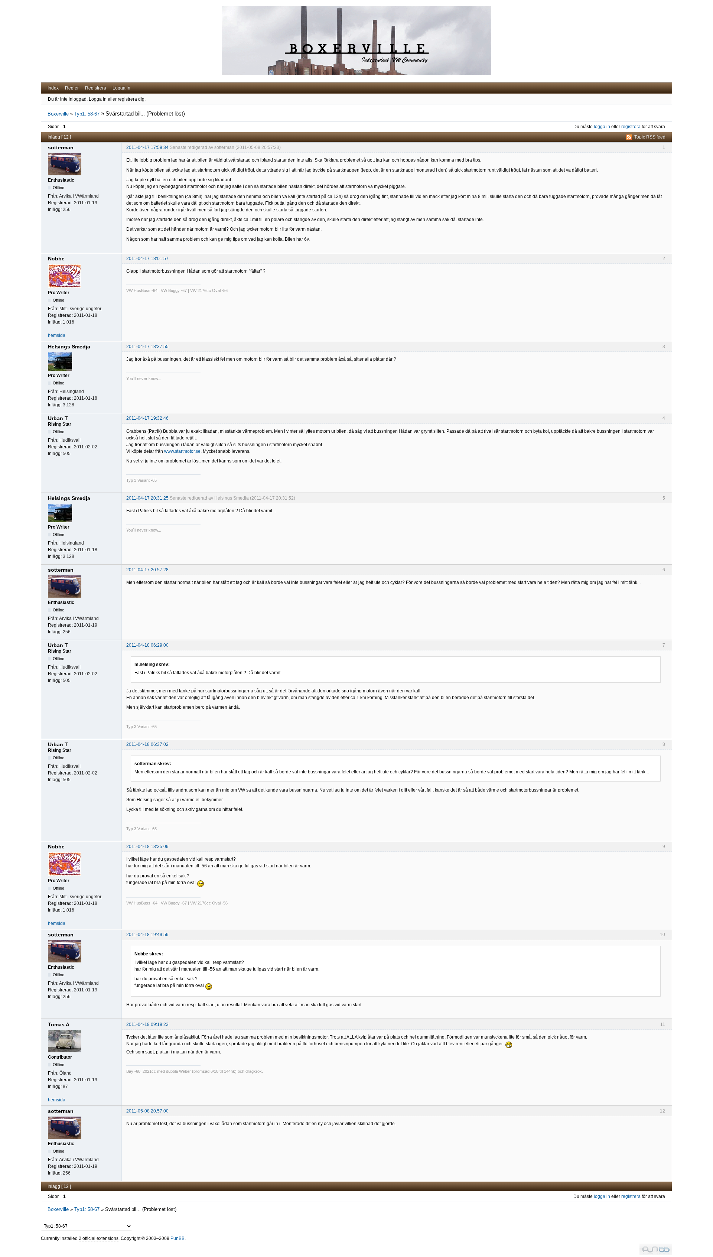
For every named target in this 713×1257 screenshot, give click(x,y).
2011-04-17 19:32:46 (147, 418)
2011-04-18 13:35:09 (147, 846)
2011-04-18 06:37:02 (147, 744)
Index (53, 88)
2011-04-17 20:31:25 (147, 498)
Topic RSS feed (649, 137)
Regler (72, 88)
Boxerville (58, 114)
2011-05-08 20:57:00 (147, 1111)
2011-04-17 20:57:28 (147, 569)
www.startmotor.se (182, 451)
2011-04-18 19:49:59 (147, 934)
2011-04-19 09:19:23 (147, 1024)
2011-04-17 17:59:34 (147, 147)
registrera (631, 126)
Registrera (95, 88)
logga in (602, 126)
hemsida (56, 335)
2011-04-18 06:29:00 (147, 645)
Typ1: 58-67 (87, 114)
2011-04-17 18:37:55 (147, 346)
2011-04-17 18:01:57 (147, 258)
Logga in (121, 88)
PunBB (177, 1238)
